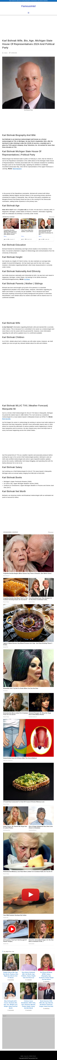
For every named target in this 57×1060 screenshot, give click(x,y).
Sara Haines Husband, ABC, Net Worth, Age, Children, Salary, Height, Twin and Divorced (28, 975)
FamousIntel (28, 6)
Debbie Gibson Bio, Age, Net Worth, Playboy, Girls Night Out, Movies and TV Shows (10, 975)
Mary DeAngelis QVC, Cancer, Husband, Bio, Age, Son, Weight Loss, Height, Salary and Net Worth (11, 1004)
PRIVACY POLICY (32, 1056)
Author (6, 52)
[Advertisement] (28, 28)
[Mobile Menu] (28, 13)
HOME (22, 1056)
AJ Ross (27, 279)
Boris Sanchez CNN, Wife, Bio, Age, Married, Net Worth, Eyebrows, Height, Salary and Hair (46, 1003)
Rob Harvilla (6, 419)
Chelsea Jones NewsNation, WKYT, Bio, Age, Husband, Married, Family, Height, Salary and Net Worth (28, 1004)
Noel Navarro (17, 168)
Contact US (26, 1056)
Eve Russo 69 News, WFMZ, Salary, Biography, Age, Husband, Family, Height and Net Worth (46, 976)
